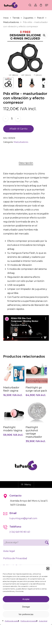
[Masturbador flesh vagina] (14, 372)
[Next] (44, 82)
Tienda (15, 18)
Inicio (6, 18)
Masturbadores (11, 22)
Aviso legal (43, 621)
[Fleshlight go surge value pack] (37, 372)
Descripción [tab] (26, 163)
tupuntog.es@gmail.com (23, 518)
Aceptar (26, 599)
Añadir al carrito (18, 128)
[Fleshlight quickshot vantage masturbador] (37, 412)
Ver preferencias (26, 614)
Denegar (26, 607)
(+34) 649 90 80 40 (19, 532)
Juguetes (28, 18)
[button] (47, 568)
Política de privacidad (29, 621)
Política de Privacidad (15, 558)
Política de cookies (12, 621)
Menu (27, 484)
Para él (40, 18)
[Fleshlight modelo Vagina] (14, 412)
